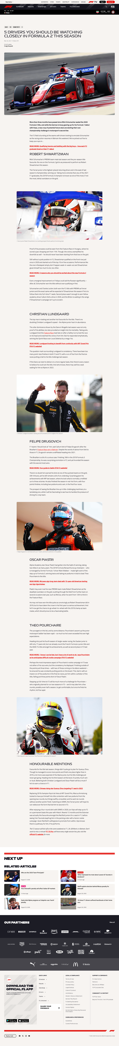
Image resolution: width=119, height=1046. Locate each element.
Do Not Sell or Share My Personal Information (76, 1011)
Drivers (53, 6)
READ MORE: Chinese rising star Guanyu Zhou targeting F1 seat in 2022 (56, 788)
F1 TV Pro (49, 831)
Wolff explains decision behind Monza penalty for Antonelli (93, 887)
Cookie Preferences (72, 1023)
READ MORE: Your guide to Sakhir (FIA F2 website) (48, 468)
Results (31, 6)
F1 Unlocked (75, 6)
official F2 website (36, 834)
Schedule (20, 6)
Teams (63, 6)
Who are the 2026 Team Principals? (32, 873)
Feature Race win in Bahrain (47, 449)
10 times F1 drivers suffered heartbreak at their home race (95, 901)
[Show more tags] (22, 27)
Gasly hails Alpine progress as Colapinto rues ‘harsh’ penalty (37, 901)
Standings (42, 6)
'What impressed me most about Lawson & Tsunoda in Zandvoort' (95, 876)
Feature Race (49, 332)
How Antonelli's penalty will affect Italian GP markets (38, 888)
